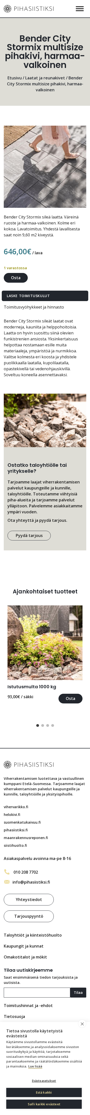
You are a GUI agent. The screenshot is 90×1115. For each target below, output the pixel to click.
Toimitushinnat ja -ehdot (28, 1005)
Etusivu (15, 78)
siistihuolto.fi (15, 845)
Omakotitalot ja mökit (25, 957)
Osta (15, 277)
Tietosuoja (14, 1016)
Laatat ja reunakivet (45, 78)
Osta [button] (70, 698)
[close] (82, 1023)
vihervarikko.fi (16, 806)
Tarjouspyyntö (28, 916)
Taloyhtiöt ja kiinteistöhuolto (33, 935)
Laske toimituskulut (28, 295)
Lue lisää (35, 1066)
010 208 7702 (26, 872)
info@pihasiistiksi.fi (31, 882)
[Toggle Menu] (80, 8)
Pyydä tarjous (29, 535)
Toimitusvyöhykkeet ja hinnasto (34, 307)
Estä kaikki (44, 1092)
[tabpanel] (45, 654)
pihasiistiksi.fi (16, 830)
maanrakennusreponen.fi (26, 837)
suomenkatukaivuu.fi (22, 822)
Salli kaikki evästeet (44, 1104)
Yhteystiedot (29, 899)
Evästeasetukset (44, 1081)
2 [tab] (42, 725)
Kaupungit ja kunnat (24, 946)
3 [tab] (47, 725)
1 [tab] (37, 725)
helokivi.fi (12, 814)
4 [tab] (52, 725)
